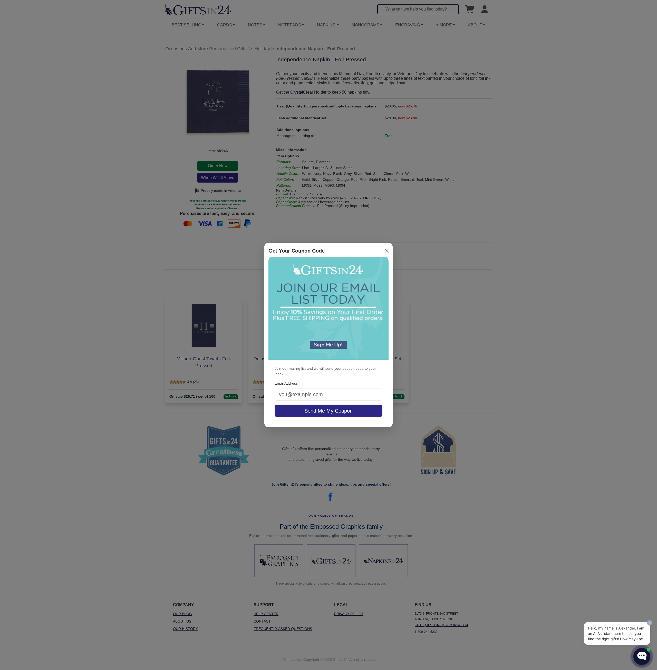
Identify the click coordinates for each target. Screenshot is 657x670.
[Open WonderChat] (641, 656)
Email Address (286, 383)
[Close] (387, 251)
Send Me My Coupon (328, 411)
